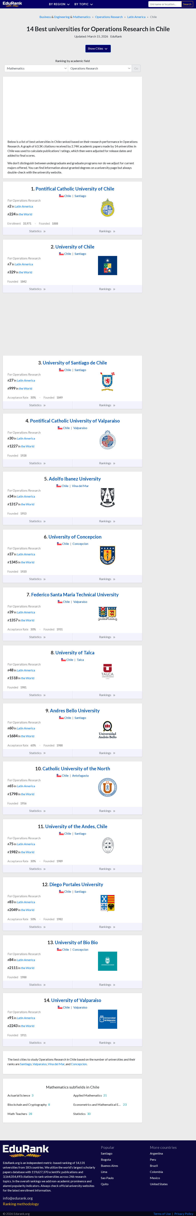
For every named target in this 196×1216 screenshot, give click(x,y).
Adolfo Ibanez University (72, 478)
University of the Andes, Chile (72, 826)
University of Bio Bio (72, 942)
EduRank (116, 36)
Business (45, 17)
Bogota (106, 1159)
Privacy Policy (183, 1213)
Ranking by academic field (72, 61)
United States (159, 1184)
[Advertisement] (36, 109)
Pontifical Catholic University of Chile (72, 188)
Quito (105, 1184)
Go (136, 68)
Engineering (62, 17)
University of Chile (72, 246)
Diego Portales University (72, 884)
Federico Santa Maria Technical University (73, 594)
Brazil (154, 1165)
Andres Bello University (72, 710)
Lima (104, 1172)
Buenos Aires (109, 1165)
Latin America (136, 17)
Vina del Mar (56, 1064)
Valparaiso (40, 1064)
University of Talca (72, 652)
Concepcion (79, 1064)
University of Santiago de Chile (72, 362)
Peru (153, 1159)
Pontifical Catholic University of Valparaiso (72, 420)
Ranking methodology (21, 1204)
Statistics (35, 231)
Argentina (156, 1153)
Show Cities (96, 48)
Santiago (26, 1064)
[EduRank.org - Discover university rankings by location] (12, 4)
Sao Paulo (107, 1178)
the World (25, 214)
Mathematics (82, 17)
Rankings (105, 231)
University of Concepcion (72, 536)
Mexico (155, 1178)
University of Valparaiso (72, 1000)
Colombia (156, 1172)
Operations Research (109, 17)
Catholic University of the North (72, 768)
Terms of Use (162, 1213)
